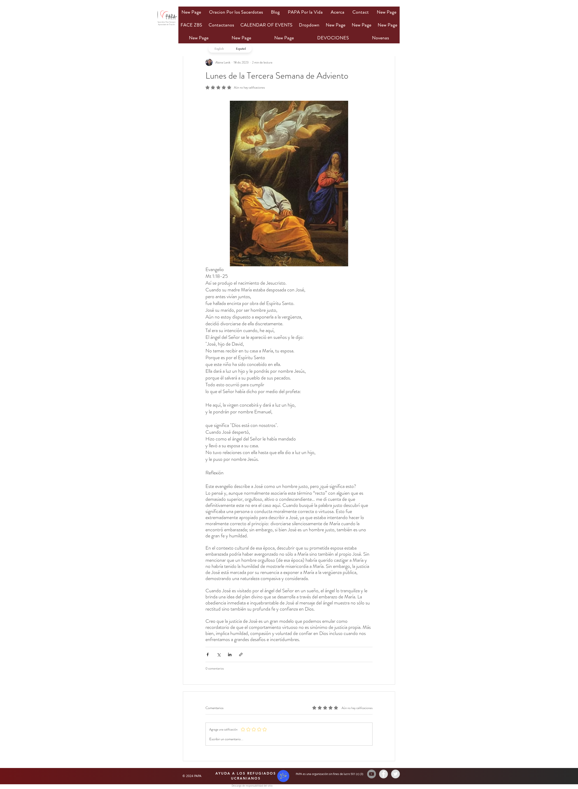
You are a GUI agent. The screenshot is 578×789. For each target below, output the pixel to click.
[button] (236, 12)
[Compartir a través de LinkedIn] (230, 654)
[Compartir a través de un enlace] (241, 654)
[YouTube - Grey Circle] (371, 774)
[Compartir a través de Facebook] (207, 654)
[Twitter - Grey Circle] (395, 774)
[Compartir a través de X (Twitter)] (219, 654)
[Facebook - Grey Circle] (383, 774)
